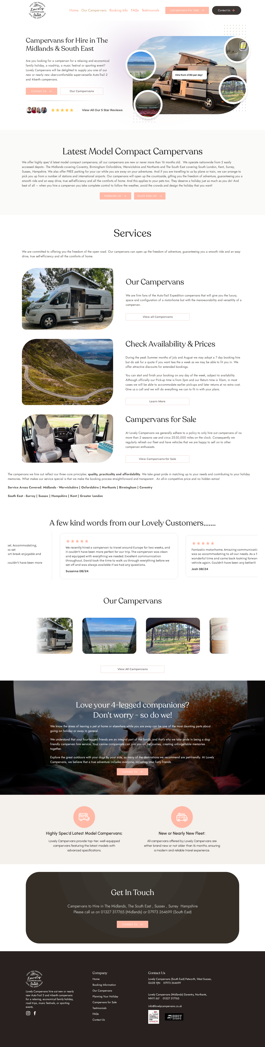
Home (73, 10)
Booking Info (118, 10)
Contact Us (99, 1020)
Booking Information (104, 985)
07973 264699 (172, 983)
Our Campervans (102, 991)
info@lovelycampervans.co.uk (165, 1006)
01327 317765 (171, 998)
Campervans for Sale (105, 1002)
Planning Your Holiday (105, 996)
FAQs (135, 10)
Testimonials (150, 10)
